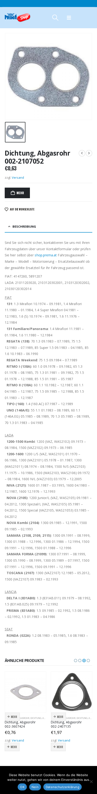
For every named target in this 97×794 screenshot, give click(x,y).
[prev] (82, 153)
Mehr (20, 192)
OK (22, 787)
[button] (55, 18)
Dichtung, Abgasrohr (42, 718)
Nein (35, 787)
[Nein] (91, 781)
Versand (18, 177)
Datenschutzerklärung (62, 787)
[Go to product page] (25, 692)
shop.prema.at (46, 255)
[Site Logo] (18, 17)
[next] (89, 153)
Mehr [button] (14, 717)
